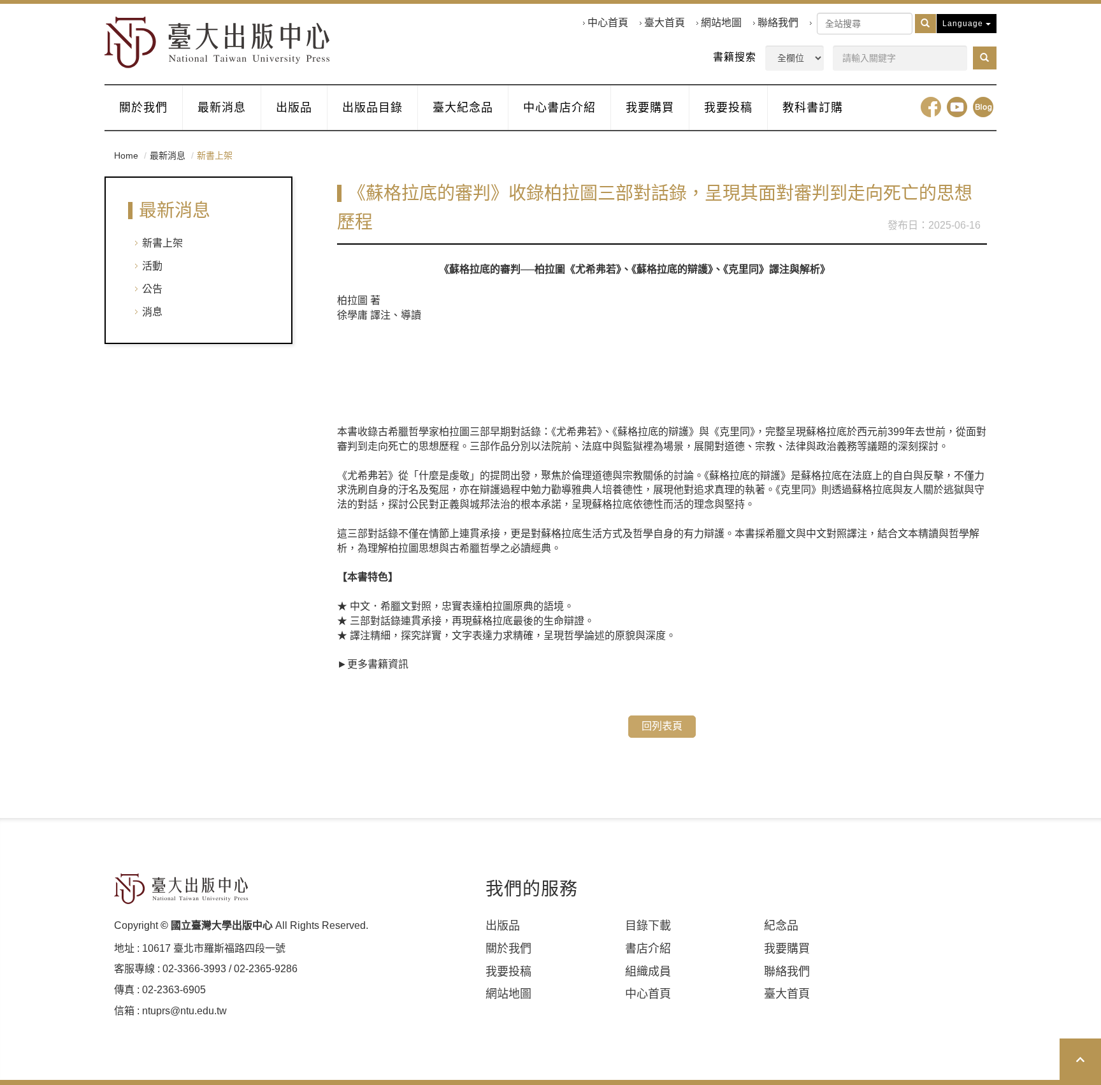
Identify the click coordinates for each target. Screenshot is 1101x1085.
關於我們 (143, 107)
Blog (983, 107)
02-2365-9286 (266, 968)
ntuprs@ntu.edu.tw (184, 1010)
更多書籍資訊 (377, 664)
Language (964, 23)
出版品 (294, 107)
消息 (152, 311)
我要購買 (650, 107)
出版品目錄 (372, 107)
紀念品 (781, 925)
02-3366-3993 (194, 968)
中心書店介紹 (559, 107)
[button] (985, 58)
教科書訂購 (812, 107)
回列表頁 (662, 726)
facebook (931, 107)
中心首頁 (607, 22)
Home (126, 155)
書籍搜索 (734, 57)
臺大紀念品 (463, 107)
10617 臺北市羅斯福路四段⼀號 (213, 948)
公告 (152, 289)
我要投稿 (728, 107)
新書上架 (162, 243)
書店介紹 (648, 948)
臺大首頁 (664, 22)
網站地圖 (721, 22)
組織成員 (648, 971)
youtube (957, 107)
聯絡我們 (778, 22)
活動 (152, 266)
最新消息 (222, 107)
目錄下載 (648, 925)
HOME (217, 42)
